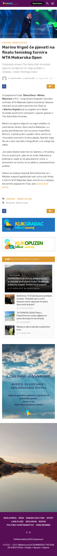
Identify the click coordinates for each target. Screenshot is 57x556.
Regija (42, 521)
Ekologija (31, 521)
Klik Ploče (16, 78)
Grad (21, 518)
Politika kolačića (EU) (23, 539)
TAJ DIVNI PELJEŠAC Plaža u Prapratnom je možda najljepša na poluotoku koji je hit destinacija (32, 316)
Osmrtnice (37, 3)
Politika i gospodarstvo (20, 525)
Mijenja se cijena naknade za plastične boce (33, 328)
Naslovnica (10, 518)
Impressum (38, 539)
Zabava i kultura (19, 42)
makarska (11, 203)
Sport (49, 518)
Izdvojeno (6, 42)
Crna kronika (43, 525)
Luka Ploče (17, 521)
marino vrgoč (22, 203)
